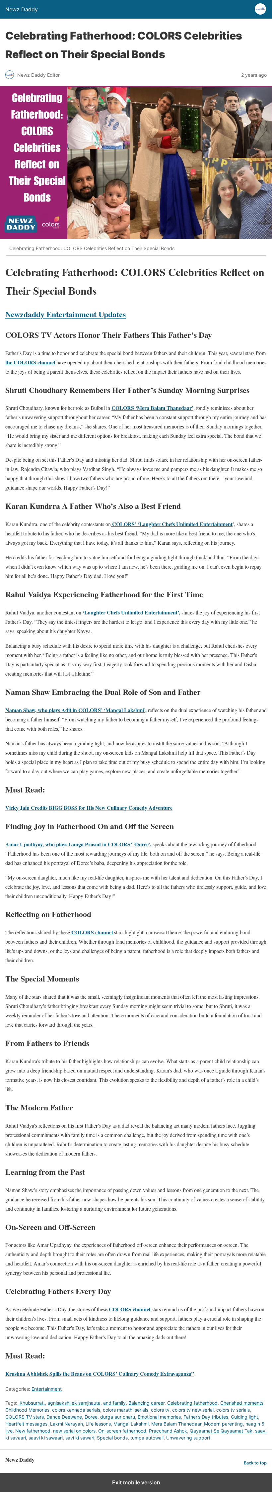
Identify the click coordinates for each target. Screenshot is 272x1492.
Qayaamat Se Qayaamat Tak (221, 1431)
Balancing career (146, 1403)
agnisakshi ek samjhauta (74, 1403)
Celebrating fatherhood (192, 1403)
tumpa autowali (147, 1438)
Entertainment (47, 1389)
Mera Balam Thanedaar (176, 1424)
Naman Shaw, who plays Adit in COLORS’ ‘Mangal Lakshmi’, (76, 710)
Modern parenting (223, 1424)
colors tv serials (233, 1410)
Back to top (255, 1462)
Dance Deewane (64, 1417)
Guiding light (244, 1417)
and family (114, 1403)
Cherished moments (241, 1403)
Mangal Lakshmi (131, 1424)
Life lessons (98, 1424)
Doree (91, 1417)
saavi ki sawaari (46, 1438)
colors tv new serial (193, 1410)
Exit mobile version (136, 1482)
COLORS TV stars (24, 1417)
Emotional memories (159, 1417)
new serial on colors (74, 1431)
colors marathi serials (125, 1410)
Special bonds (112, 1438)
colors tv (160, 1410)
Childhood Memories (27, 1410)
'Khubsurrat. (32, 1403)
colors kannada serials (76, 1410)
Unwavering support (188, 1438)
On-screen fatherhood (122, 1431)
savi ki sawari (79, 1438)
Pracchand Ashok (168, 1431)
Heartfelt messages (26, 1424)
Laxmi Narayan (66, 1424)
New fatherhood (32, 1431)
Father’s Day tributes (205, 1417)
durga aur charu (117, 1417)
